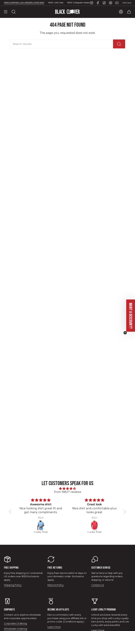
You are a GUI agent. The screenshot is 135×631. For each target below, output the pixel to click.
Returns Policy (55, 584)
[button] (11, 511)
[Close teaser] (125, 333)
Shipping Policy (12, 584)
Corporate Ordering (15, 623)
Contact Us (97, 584)
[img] (67, 488)
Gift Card (127, 3)
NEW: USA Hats (55, 2)
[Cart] (129, 12)
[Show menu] (5, 12)
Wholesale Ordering (15, 628)
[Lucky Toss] (40, 525)
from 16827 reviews (67, 492)
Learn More (54, 626)
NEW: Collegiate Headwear (80, 2)
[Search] (119, 43)
